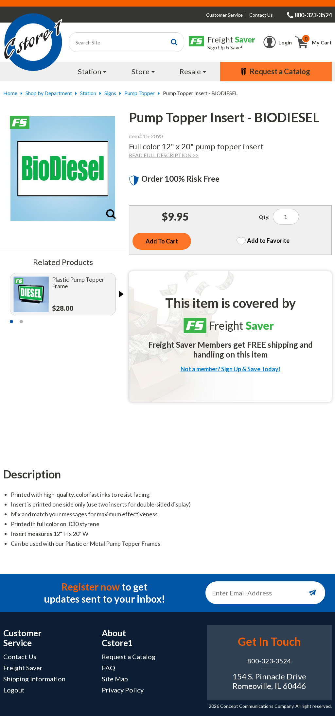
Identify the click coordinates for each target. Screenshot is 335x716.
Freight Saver (23, 668)
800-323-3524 (269, 661)
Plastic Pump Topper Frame (78, 283)
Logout (14, 690)
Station (88, 93)
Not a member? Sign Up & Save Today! (230, 369)
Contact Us (261, 15)
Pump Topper (139, 93)
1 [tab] (11, 321)
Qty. (264, 217)
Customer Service (224, 15)
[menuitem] (92, 71)
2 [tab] (21, 321)
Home (10, 93)
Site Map (115, 679)
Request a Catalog (128, 656)
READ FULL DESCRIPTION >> (164, 155)
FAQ (108, 668)
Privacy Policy (123, 690)
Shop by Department (49, 93)
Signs (110, 93)
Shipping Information (34, 679)
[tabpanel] (63, 294)
